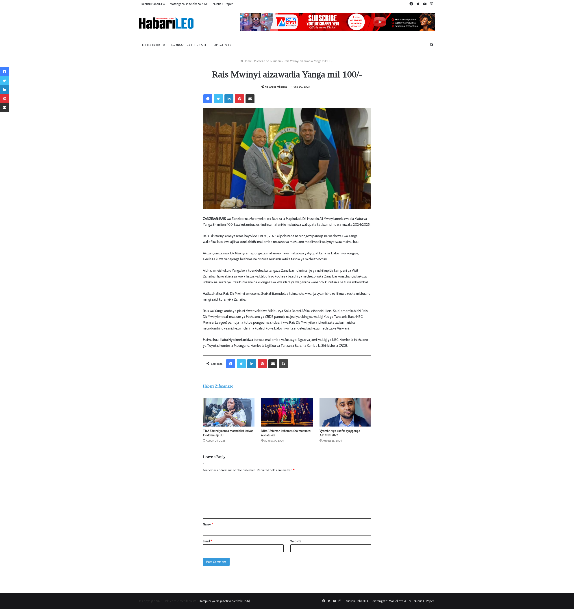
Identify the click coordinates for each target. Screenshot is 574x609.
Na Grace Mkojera (276, 86)
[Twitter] (218, 98)
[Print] (283, 363)
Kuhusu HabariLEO (153, 4)
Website (295, 541)
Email (207, 541)
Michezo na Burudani (268, 61)
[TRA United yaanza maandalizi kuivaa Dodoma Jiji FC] (228, 412)
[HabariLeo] (166, 23)
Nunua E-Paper (223, 4)
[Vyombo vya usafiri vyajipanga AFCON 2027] (345, 412)
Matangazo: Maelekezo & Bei (189, 4)
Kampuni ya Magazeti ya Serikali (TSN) (225, 601)
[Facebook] (207, 98)
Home (247, 61)
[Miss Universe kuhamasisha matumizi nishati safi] (287, 412)
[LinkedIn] (228, 98)
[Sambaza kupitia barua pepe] (250, 98)
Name (208, 524)
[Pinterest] (239, 98)
